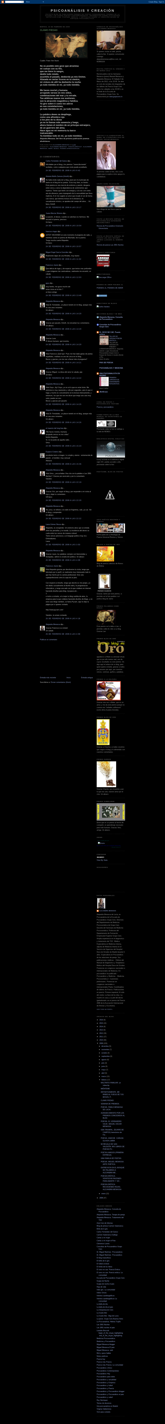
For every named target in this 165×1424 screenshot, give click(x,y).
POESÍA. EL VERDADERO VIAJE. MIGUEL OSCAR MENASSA (111, 1123)
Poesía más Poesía (104, 1362)
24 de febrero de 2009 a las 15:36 (63, 464)
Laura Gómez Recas (53, 524)
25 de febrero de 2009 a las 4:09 (63, 560)
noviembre (105, 1049)
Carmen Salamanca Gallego (107, 1235)
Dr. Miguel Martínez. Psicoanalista (109, 1252)
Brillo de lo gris (102, 1229)
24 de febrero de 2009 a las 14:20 (63, 314)
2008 (101, 1198)
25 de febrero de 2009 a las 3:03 (63, 545)
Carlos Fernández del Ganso (56, 161)
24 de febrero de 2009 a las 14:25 (63, 404)
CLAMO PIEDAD (107, 1100)
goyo (47, 283)
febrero (104, 1080)
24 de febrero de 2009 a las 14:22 (63, 378)
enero (103, 1194)
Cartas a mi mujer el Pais (106, 1241)
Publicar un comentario (48, 640)
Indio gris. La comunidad (106, 1290)
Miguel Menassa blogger (106, 1344)
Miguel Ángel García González (57, 252)
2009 (101, 1043)
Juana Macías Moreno (54, 213)
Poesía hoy (101, 1359)
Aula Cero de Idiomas (105, 1223)
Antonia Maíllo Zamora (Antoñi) (57, 176)
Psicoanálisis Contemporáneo (108, 1371)
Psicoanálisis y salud (105, 1397)
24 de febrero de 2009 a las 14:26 (63, 422)
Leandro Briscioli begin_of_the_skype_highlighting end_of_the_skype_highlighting (111, 1333)
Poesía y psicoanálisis (105, 407)
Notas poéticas (102, 1356)
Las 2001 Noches (103, 1325)
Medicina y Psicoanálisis (106, 1341)
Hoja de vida (101, 1287)
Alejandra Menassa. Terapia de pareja (111, 1215)
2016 (101, 1020)
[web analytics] (100, 858)
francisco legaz (51, 231)
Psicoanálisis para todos (106, 1377)
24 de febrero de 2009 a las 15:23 (63, 446)
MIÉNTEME (105, 1089)
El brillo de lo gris (103, 1261)
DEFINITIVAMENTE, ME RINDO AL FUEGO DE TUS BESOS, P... (112, 1094)
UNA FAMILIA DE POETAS (111, 1158)
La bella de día (102, 1304)
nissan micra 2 (116, 847)
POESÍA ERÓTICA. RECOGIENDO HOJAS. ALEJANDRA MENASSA (111, 1186)
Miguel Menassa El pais (106, 1347)
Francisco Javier (52, 265)
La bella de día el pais (105, 1307)
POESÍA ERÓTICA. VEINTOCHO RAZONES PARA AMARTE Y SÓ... (111, 1178)
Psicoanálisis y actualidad (106, 1380)
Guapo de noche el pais (105, 1284)
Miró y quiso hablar (104, 1353)
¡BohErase (103, 392)
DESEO (56, 148)
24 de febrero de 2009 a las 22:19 (63, 482)
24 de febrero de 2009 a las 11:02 (63, 259)
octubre (104, 1053)
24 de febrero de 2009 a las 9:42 (63, 170)
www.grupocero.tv (115, 97)
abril (103, 1073)
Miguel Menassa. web (105, 1350)
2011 (101, 1037)
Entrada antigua (87, 678)
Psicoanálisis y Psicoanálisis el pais (110, 1394)
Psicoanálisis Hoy (103, 1374)
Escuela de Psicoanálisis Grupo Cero (111, 1278)
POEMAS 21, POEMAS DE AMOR (110, 288)
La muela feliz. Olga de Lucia (107, 1316)
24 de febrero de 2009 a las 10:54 (63, 226)
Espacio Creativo (52, 452)
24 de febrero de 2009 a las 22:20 (63, 500)
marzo (104, 1076)
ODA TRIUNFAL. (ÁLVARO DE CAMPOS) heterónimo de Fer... (112, 1132)
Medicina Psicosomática (106, 1338)
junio (103, 1066)
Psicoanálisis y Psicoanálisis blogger (110, 1391)
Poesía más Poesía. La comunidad (110, 1365)
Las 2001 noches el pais (106, 1328)
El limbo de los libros (104, 1267)
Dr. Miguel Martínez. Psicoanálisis (109, 1255)
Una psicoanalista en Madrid (107, 1406)
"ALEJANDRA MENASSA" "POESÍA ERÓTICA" (66, 146)
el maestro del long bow (54, 428)
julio (103, 1063)
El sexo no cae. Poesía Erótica (108, 1270)
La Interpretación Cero (105, 1310)
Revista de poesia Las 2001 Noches (110, 245)
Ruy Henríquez (102, 1400)
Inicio (69, 678)
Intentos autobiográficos (106, 1296)
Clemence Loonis (103, 1244)
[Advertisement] (59, 658)
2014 (101, 1026)
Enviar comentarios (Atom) (61, 682)
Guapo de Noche (103, 1281)
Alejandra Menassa (53, 301)
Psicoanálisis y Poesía (105, 1388)
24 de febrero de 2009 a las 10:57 (63, 246)
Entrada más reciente (48, 678)
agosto (104, 1060)
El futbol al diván (103, 1264)
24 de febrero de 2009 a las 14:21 (63, 363)
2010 (101, 1040)
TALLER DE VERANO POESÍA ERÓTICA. (115, 338)
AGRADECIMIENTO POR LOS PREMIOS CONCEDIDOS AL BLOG (113, 1115)
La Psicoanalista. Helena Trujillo (109, 1322)
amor (50, 148)
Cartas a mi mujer (103, 1238)
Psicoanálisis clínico (104, 1368)
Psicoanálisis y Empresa (106, 1383)
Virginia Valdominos (104, 1409)
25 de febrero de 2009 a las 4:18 (63, 618)
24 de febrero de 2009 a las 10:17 (63, 207)
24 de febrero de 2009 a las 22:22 (63, 518)
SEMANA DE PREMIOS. (110, 1104)
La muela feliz (102, 1313)
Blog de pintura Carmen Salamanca (110, 1226)
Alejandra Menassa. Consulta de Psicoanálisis (111, 318)
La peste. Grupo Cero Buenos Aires (110, 1319)
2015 (101, 1023)
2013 (101, 1030)
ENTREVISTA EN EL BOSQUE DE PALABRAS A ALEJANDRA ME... (112, 1170)
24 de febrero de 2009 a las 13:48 (63, 295)
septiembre (105, 1056)
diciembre (105, 1046)
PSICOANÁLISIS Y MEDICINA (111, 368)
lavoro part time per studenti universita (109, 845)
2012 (101, 1033)
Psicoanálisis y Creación (83, 11)
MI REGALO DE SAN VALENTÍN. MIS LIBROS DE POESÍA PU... (113, 1146)
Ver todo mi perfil (105, 1009)
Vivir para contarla (103, 1412)
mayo (103, 1070)
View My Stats (102, 860)
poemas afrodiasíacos (69, 148)
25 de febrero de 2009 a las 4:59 (63, 634)
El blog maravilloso (104, 1258)
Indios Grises (102, 1293)
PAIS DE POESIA (106, 363)
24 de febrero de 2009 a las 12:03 (63, 277)
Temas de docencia (104, 1403)
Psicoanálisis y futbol (105, 1385)
